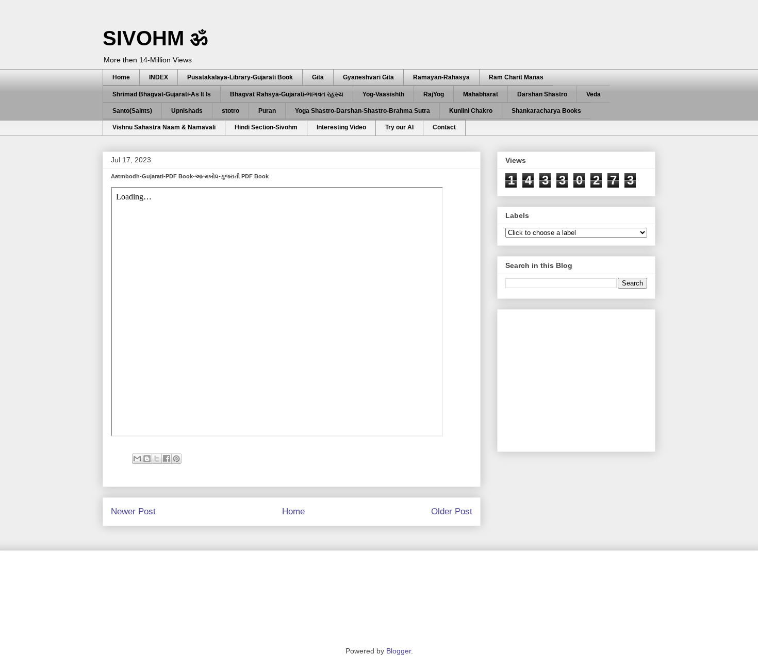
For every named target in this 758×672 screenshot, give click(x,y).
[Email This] (137, 458)
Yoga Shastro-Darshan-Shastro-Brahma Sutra (362, 110)
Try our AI (399, 127)
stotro (230, 110)
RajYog (433, 94)
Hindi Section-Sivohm (266, 127)
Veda (593, 94)
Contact (444, 127)
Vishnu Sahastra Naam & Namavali (164, 127)
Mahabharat (480, 94)
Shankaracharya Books (546, 110)
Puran (267, 110)
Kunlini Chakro (470, 110)
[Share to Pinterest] (176, 458)
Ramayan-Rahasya (441, 77)
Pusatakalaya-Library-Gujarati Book (240, 77)
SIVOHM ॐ (155, 38)
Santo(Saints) (132, 110)
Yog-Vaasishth (383, 94)
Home (121, 77)
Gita (318, 77)
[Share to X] (157, 458)
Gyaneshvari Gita (368, 77)
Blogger (398, 651)
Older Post (451, 511)
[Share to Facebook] (166, 458)
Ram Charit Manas (516, 77)
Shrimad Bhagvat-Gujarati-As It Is (161, 94)
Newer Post (133, 511)
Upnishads (187, 110)
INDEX (158, 77)
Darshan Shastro (542, 94)
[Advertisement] (582, 377)
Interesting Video (341, 127)
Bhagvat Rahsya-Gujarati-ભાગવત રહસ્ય (286, 94)
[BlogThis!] (147, 458)
